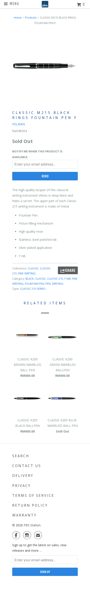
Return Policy (30, 505)
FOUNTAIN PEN (34, 284)
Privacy (21, 485)
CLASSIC (33, 268)
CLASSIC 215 (55, 279)
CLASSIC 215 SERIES (33, 289)
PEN (48, 284)
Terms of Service (33, 495)
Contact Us (26, 465)
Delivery (22, 475)
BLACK (30, 279)
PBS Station (32, 525)
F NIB (67, 279)
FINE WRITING (27, 273)
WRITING (57, 284)
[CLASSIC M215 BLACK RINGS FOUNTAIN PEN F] (45, 66)
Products (31, 17)
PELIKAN (18, 124)
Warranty (24, 515)
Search (20, 455)
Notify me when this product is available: (37, 154)
